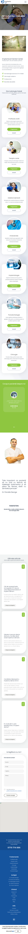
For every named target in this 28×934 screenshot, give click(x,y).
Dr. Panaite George (14, 877)
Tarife (14, 898)
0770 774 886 (14, 847)
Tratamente (14, 896)
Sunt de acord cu (14, 790)
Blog (14, 901)
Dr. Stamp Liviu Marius (14, 879)
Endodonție (14, 869)
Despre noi (14, 892)
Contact (14, 908)
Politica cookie (14, 914)
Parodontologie (14, 871)
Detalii (14, 133)
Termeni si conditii (14, 910)
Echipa (14, 894)
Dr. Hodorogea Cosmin (14, 881)
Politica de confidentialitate (14, 912)
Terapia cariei (14, 861)
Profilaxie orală (13, 859)
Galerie (14, 899)
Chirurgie (14, 865)
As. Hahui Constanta (14, 883)
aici (13, 931)
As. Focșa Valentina (14, 885)
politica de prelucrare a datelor (14, 791)
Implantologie (14, 867)
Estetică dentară (14, 863)
